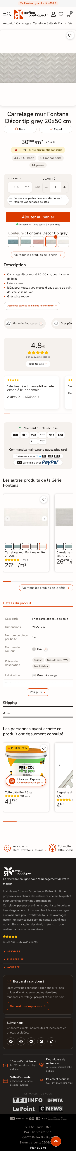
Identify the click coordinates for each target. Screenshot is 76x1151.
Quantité (49, 178)
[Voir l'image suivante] (44, 518)
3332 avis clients (27, 942)
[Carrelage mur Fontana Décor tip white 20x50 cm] (63, 241)
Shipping (10, 702)
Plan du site (38, 1148)
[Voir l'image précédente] (7, 518)
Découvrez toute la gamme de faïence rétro (30, 305)
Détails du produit (17, 603)
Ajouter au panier (38, 217)
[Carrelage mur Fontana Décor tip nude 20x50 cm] (38, 241)
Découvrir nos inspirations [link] (26, 1006)
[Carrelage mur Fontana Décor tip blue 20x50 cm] (13, 241)
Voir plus (36, 692)
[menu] (7, 14)
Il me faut (14, 178)
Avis (6, 713)
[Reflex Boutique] (31, 14)
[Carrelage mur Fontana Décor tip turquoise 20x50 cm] (25, 241)
